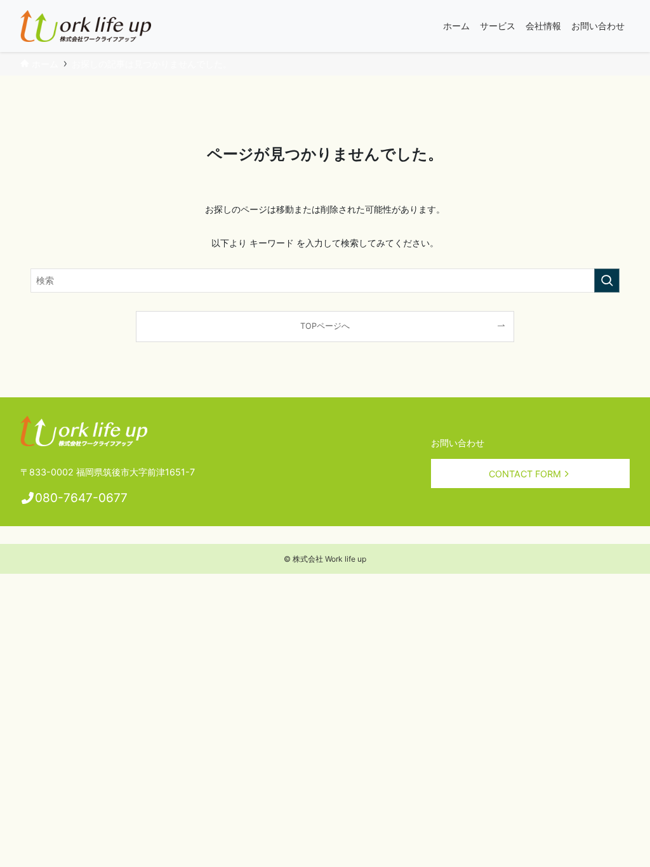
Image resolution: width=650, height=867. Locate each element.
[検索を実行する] (607, 280)
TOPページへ (325, 326)
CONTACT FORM (525, 473)
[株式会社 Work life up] (85, 26)
